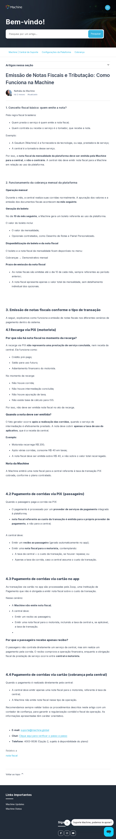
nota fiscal (12, 755)
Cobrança (79, 52)
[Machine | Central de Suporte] (14, 8)
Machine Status (14, 808)
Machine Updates (15, 804)
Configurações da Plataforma (56, 52)
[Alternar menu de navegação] (107, 7)
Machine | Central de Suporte (23, 52)
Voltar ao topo (13, 774)
